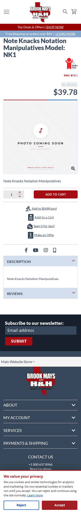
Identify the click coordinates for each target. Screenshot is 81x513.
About (10, 405)
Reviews (15, 293)
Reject (21, 505)
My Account (16, 417)
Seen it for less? (44, 226)
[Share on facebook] (26, 250)
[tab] (40, 261)
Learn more (35, 495)
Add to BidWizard (44, 208)
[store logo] (40, 12)
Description (19, 261)
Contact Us (40, 456)
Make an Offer (44, 235)
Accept (59, 505)
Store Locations (40, 469)
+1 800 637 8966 (40, 464)
